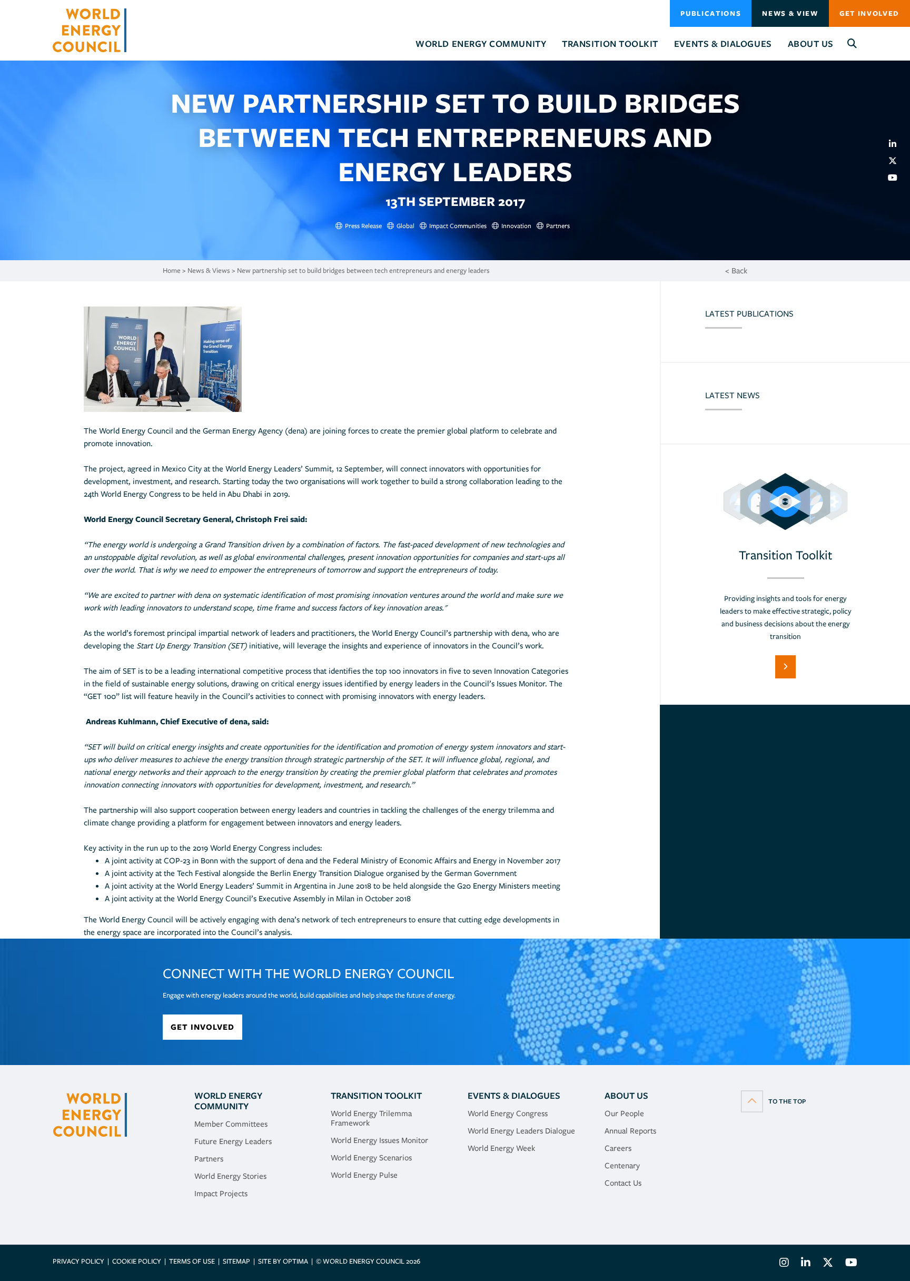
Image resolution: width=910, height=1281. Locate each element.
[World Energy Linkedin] (806, 1264)
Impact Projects (221, 1193)
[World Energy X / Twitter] (827, 1264)
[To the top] (773, 1101)
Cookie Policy (136, 1261)
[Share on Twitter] (896, 160)
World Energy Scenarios (371, 1157)
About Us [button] (811, 43)
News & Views (208, 270)
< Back (736, 271)
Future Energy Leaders (233, 1141)
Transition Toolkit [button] (610, 43)
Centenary (622, 1165)
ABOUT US (626, 1095)
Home (172, 270)
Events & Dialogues (514, 1095)
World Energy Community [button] (481, 43)
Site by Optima (283, 1261)
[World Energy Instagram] (784, 1264)
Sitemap (236, 1261)
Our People (624, 1113)
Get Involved (869, 13)
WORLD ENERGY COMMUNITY (228, 1100)
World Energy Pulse (364, 1175)
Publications (710, 13)
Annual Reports (630, 1131)
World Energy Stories (230, 1176)
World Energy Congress (508, 1113)
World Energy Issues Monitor (379, 1140)
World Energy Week (501, 1148)
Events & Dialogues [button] (723, 43)
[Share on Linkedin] (897, 143)
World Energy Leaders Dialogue (521, 1131)
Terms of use (192, 1261)
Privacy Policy (78, 1261)
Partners (208, 1159)
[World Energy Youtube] (848, 1264)
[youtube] (897, 177)
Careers (618, 1148)
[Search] (852, 44)
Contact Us (623, 1183)
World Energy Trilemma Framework (371, 1118)
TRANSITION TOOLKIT (376, 1095)
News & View (790, 13)
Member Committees (231, 1124)
